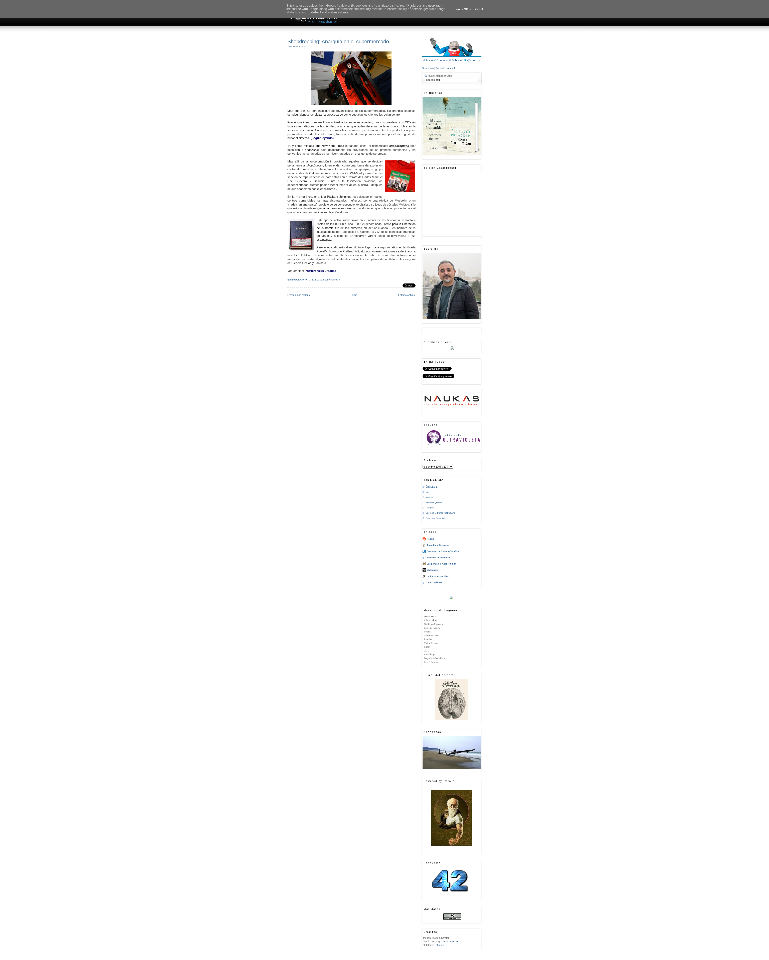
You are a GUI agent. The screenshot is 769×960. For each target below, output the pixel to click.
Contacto (443, 60)
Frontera (430, 507)
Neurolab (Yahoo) (434, 502)
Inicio (354, 295)
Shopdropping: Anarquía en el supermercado (338, 41)
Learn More (463, 9)
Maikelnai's (432, 570)
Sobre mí (458, 60)
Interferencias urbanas (320, 270)
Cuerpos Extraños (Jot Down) (440, 513)
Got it (479, 9)
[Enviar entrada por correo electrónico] (287, 284)
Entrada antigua (407, 295)
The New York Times (329, 145)
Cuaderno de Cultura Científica (443, 551)
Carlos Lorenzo (449, 941)
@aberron (473, 60)
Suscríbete (428, 68)
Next (428, 492)
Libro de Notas (434, 582)
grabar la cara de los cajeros (336, 208)
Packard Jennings (339, 196)
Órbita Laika (431, 487)
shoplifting (311, 149)
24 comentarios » (330, 279)
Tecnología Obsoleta (438, 545)
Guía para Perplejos (435, 518)
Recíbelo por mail (445, 68)
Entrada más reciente (299, 295)
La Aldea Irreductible (438, 576)
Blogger (440, 945)
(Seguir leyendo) (322, 138)
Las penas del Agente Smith (441, 564)
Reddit (430, 539)
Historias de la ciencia (438, 557)
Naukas (429, 497)
